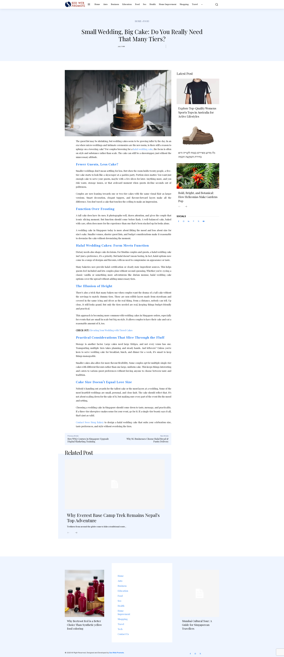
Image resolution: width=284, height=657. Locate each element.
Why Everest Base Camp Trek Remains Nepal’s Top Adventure (113, 517)
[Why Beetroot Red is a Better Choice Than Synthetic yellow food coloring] (84, 593)
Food (146, 21)
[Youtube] (203, 221)
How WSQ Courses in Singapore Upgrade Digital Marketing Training (88, 440)
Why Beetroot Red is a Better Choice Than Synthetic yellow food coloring (84, 624)
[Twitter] (198, 221)
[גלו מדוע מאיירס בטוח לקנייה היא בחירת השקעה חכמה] (198, 135)
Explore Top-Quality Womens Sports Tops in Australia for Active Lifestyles (197, 112)
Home (138, 21)
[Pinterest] (193, 221)
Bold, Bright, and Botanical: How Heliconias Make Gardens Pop (197, 197)
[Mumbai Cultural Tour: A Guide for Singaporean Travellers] (199, 593)
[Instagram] (183, 221)
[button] (215, 4)
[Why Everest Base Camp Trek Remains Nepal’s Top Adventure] (115, 484)
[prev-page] (68, 532)
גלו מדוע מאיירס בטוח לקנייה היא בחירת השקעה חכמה (196, 155)
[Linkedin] (188, 221)
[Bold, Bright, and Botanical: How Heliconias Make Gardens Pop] (198, 176)
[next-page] (76, 532)
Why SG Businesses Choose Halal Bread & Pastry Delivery (148, 440)
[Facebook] (178, 221)
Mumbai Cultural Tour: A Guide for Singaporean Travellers (197, 624)
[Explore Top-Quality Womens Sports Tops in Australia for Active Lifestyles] (198, 91)
